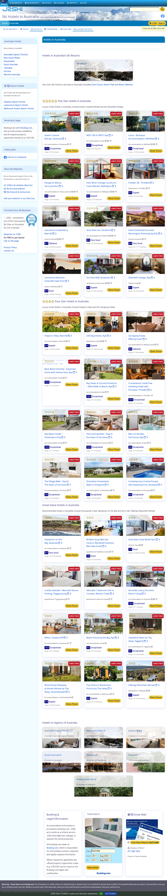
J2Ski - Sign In (158, 23)
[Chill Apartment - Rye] (103, 321)
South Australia (52, 755)
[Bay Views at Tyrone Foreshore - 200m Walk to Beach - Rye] (103, 369)
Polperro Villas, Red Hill (56, 335)
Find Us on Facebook (16, 157)
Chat (85, 3)
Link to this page (11, 241)
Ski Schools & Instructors (18, 192)
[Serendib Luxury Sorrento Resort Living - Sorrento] (145, 576)
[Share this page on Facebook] (162, 17)
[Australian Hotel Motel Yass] (145, 525)
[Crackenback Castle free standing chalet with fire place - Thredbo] (145, 369)
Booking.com (26, 128)
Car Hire (66, 29)
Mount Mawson (126, 84)
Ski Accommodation (15, 188)
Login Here (135, 851)
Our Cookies (110, 893)
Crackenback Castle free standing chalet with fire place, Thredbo (140, 386)
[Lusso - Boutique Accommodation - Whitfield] (145, 121)
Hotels (5, 23)
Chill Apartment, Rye (96, 335)
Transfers (52, 29)
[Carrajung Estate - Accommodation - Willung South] (145, 321)
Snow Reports (33, 3)
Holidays (60, 3)
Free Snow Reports (144, 842)
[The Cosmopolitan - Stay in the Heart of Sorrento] (103, 419)
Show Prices (72, 151)
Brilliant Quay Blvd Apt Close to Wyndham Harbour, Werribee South (100, 543)
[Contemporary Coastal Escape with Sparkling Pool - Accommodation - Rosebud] (145, 467)
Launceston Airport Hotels (16, 105)
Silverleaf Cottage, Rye (139, 277)
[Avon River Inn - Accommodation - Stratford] (103, 216)
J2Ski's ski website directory (19, 185)
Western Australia (85, 779)
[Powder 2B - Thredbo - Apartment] (145, 168)
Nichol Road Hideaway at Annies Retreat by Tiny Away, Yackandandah (56, 688)
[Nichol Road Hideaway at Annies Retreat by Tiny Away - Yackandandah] (61, 671)
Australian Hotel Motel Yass (142, 539)
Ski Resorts (11, 29)
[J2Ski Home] (12, 11)
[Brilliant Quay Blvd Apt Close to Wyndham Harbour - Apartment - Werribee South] (103, 525)
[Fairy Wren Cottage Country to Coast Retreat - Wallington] (103, 168)
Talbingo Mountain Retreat (141, 685)
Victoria (132, 755)
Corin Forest (97, 84)
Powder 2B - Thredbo (139, 182)
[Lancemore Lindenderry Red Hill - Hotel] (61, 216)
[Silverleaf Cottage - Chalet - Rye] (145, 263)
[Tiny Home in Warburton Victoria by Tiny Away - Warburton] (103, 671)
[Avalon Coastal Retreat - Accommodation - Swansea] (61, 121)
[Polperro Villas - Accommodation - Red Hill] (61, 321)
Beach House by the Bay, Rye (100, 637)
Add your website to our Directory (19, 198)
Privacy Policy (10, 247)
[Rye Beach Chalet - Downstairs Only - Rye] (61, 419)
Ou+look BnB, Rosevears (98, 277)
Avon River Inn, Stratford (98, 230)
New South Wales (95, 730)
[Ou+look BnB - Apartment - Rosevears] (103, 263)
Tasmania (91, 755)
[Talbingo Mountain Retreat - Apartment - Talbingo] (145, 671)
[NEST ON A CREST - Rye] (103, 121)
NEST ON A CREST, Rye (97, 135)
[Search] (162, 9)
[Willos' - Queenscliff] (61, 623)
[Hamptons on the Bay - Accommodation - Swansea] (61, 525)
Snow (25, 29)
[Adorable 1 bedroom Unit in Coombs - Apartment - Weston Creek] (103, 576)
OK (101, 893)
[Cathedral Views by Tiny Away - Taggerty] (145, 623)
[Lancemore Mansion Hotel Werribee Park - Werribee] (61, 263)
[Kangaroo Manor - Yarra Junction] (61, 168)
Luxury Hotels (84, 29)
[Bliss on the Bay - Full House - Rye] (145, 419)
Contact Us (9, 250)
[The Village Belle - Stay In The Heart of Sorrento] (61, 467)
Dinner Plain (109, 84)
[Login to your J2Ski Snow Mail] (144, 829)
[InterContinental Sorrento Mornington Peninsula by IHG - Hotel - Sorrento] (145, 216)
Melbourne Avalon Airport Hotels (19, 108)
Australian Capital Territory (57, 730)
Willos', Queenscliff (54, 637)
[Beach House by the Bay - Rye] (103, 623)
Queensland (134, 730)
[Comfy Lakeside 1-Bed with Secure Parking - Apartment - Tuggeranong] (61, 576)
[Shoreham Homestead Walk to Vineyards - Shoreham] (103, 467)
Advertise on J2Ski (12, 234)
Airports (73, 3)
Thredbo (80, 63)
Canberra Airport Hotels (14, 102)
